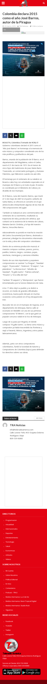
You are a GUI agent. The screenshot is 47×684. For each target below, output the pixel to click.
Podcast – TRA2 (11, 592)
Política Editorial (12, 579)
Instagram (10, 634)
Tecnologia (10, 542)
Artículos (9, 555)
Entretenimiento (12, 537)
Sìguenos (9, 610)
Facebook (9, 621)
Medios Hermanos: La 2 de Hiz (17, 597)
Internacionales (12, 529)
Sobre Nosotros (12, 575)
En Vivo (8, 584)
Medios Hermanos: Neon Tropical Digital (21, 601)
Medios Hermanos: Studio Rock (18, 605)
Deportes (9, 533)
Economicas (10, 551)
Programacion (11, 520)
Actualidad (10, 524)
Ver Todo (39, 418)
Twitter (8, 630)
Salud (8, 546)
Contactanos (10, 588)
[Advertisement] (23, 102)
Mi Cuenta (9, 571)
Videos (8, 559)
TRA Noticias (23, 26)
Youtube (9, 626)
